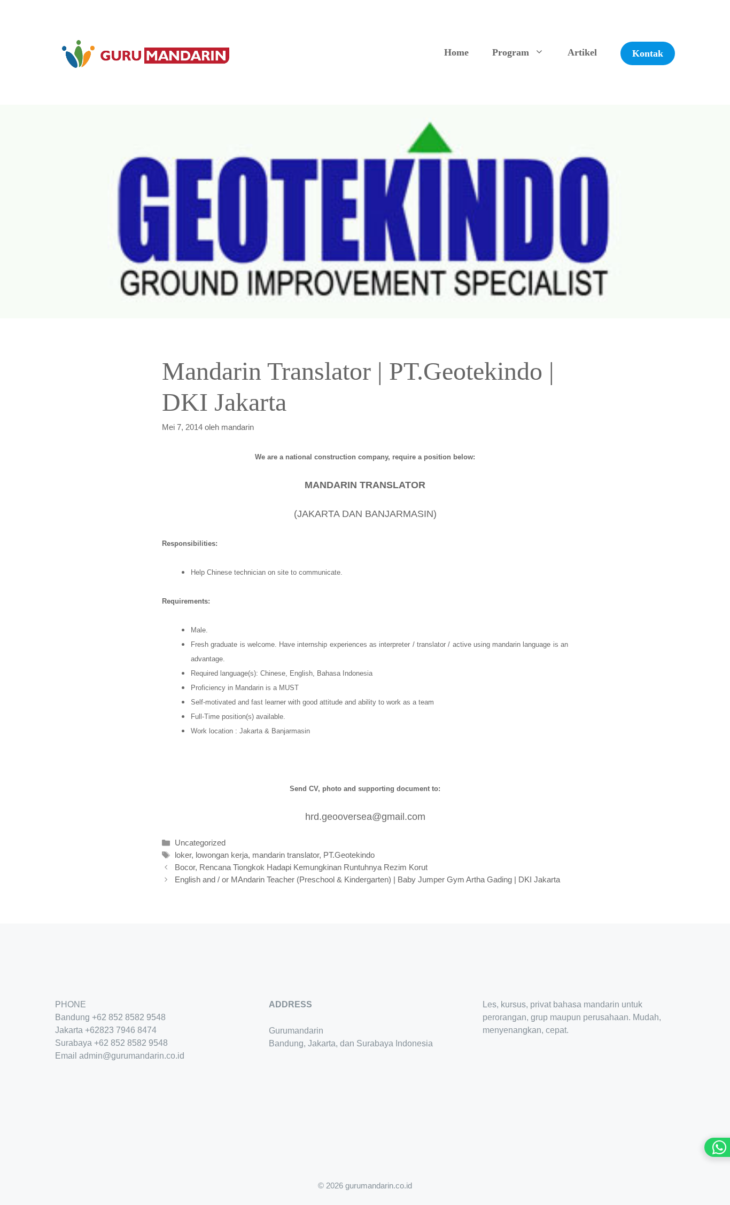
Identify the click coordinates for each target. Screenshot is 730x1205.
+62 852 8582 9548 (129, 1017)
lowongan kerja (222, 854)
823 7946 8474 (128, 1030)
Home (456, 52)
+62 (92, 1030)
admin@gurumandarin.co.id (131, 1055)
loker (183, 854)
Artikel (582, 52)
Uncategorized (200, 842)
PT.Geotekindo (349, 854)
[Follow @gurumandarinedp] (59, 1087)
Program (510, 52)
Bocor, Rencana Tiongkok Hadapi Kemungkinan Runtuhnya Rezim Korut (301, 867)
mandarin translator (285, 854)
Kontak (647, 53)
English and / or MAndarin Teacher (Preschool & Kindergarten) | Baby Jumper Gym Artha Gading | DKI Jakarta (367, 879)
